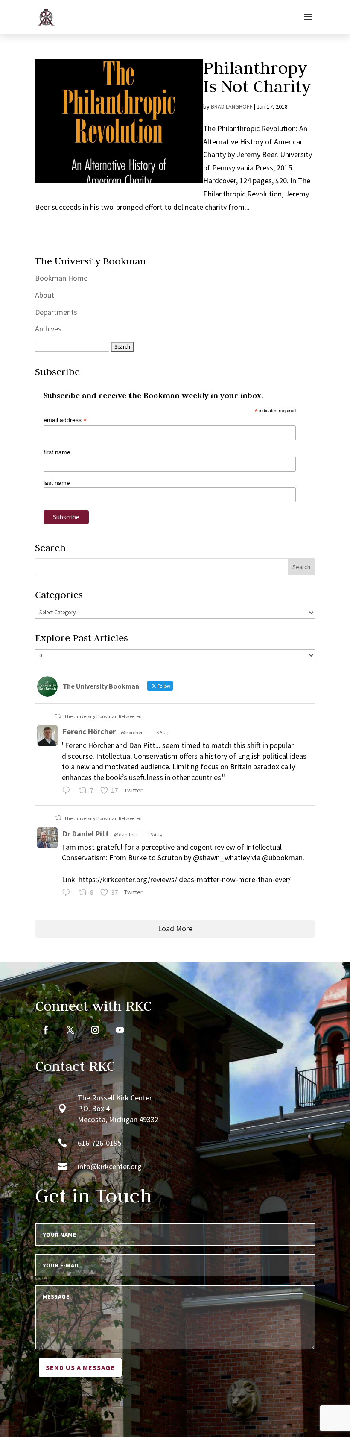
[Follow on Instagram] (95, 1030)
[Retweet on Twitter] (58, 716)
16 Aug (161, 732)
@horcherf (132, 732)
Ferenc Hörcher (89, 731)
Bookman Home (61, 278)
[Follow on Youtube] (120, 1030)
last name (57, 482)
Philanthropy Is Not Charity (257, 77)
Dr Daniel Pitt (86, 834)
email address (65, 420)
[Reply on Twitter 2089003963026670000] (68, 893)
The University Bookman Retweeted (103, 716)
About (44, 295)
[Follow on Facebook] (45, 1030)
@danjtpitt (126, 834)
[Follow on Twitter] (70, 1030)
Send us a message (80, 1367)
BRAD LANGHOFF (232, 106)
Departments (56, 312)
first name (57, 452)
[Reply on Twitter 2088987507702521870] (68, 791)
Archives (48, 329)
